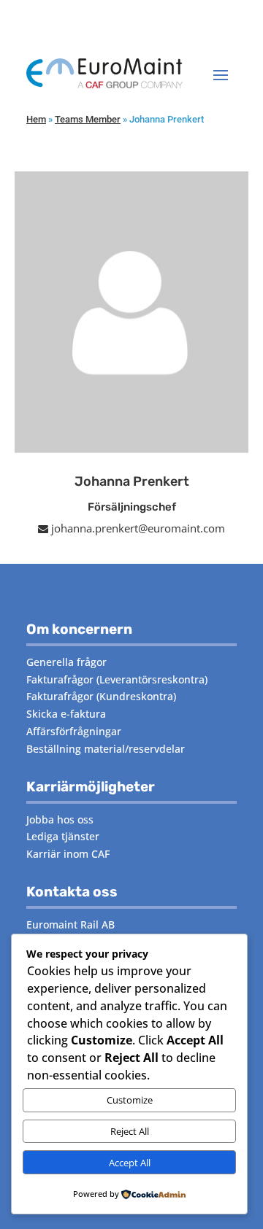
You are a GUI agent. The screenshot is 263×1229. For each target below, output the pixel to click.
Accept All (129, 1162)
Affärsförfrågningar (73, 731)
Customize (130, 1099)
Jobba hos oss (60, 819)
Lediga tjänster (62, 836)
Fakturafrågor (60, 679)
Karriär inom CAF (68, 854)
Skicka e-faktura (66, 714)
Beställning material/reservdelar (105, 749)
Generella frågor (66, 662)
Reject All (129, 1131)
